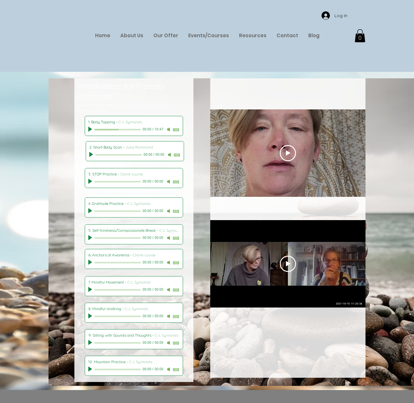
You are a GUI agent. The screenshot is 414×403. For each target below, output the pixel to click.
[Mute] (169, 129)
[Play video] (288, 153)
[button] (359, 35)
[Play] (90, 129)
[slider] (176, 129)
